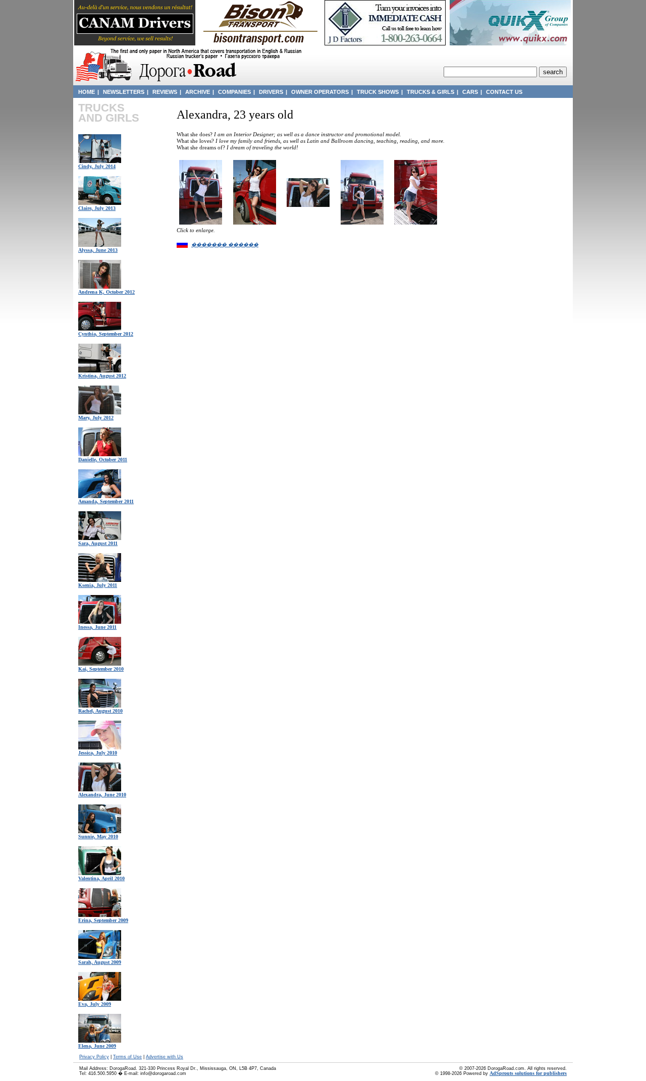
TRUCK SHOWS (378, 92)
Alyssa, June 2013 (98, 250)
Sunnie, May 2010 (98, 836)
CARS (470, 92)
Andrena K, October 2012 (106, 292)
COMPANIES (234, 92)
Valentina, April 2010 (101, 878)
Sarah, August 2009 (99, 962)
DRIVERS (271, 92)
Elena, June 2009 (97, 1046)
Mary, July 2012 (96, 417)
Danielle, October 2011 (102, 459)
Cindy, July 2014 (97, 166)
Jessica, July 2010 (97, 752)
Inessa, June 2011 (97, 627)
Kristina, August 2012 (102, 376)
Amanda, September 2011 (106, 501)
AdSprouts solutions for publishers (528, 1073)
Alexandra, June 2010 (102, 794)
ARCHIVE (197, 92)
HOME (86, 92)
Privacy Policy (94, 1056)
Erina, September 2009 (103, 920)
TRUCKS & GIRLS (430, 92)
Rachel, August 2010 (100, 711)
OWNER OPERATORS (320, 92)
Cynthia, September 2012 (105, 334)
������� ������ (224, 244)
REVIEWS (164, 92)
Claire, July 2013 (97, 208)
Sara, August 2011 (98, 543)
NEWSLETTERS (123, 92)
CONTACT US (504, 92)
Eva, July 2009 (94, 1004)
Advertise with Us (164, 1056)
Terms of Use (127, 1056)
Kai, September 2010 (101, 669)
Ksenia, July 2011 (97, 585)
